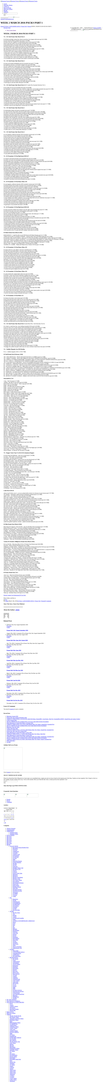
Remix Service (10, 1011)
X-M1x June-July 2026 (12, 728)
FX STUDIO (13, 1039)
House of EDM (97, 27)
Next (9, 27)
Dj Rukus (15, 907)
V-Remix (12, 1067)
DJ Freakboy (16, 906)
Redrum (15, 934)
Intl (13, 926)
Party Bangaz (16, 881)
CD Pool (20, 601)
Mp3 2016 (9, 840)
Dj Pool (14, 986)
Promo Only (38, 601)
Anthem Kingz (16, 961)
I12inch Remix (16, 992)
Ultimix (11, 1066)
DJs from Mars (16, 910)
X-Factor (15, 895)
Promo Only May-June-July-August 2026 (17, 640)
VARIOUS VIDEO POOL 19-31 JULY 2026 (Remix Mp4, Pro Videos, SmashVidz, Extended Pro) (30, 724)
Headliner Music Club (18, 868)
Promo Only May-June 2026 (14, 650)
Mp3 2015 (9, 839)
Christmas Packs (13, 832)
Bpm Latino (15, 950)
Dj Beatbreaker (16, 901)
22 (12, 817)
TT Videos (12, 1064)
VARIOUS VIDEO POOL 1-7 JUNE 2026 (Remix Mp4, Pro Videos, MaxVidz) (26, 734)
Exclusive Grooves (17, 990)
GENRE (12, 911)
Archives (6, 808)
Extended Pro (13, 1036)
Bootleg (14, 915)
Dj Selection (16, 857)
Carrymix (15, 850)
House (14, 922)
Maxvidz (12, 1045)
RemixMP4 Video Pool (15, 1059)
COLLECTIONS (14, 846)
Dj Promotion (16, 855)
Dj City (14, 984)
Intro (14, 927)
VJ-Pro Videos (13, 1078)
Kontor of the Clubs (17, 873)
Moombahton (16, 930)
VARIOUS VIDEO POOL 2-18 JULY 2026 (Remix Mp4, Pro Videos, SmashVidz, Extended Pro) (30, 729)
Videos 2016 (13, 1073)
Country (15, 916)
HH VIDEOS (13, 1040)
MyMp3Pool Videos (14, 1048)
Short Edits (15, 940)
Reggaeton (15, 937)
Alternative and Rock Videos (16, 1018)
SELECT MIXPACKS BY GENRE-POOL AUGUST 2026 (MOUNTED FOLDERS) (28, 721)
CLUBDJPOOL (14, 1024)
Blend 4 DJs (16, 972)
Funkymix (15, 866)
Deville (14, 900)
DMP (14, 987)
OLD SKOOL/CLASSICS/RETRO (15, 1002)
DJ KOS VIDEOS (14, 1032)
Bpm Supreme (16, 973)
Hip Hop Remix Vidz (15, 1041)
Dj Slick (15, 908)
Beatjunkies (15, 968)
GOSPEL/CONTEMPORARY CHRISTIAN (24, 920)
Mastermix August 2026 (12, 716)
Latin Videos (13, 1043)
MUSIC (8, 844)
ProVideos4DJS (13, 1055)
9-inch (14, 960)
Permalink (9, 626)
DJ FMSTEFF (16, 904)
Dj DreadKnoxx (16, 903)
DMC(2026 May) (11, 740)
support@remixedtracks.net (7, 19)
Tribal (14, 945)
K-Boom (15, 872)
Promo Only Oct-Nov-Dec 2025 (15, 700)
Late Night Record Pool (18, 994)
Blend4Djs (15, 849)
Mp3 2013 (9, 836)
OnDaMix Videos (14, 1049)
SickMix (15, 998)
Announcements (10, 830)
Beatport (15, 969)
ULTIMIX (15, 893)
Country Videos (13, 1028)
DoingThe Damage (17, 861)
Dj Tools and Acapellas (18, 918)
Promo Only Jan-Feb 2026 (13, 680)
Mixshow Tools (16, 878)
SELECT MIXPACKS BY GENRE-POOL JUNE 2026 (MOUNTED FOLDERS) (27, 738)
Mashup (11, 1044)
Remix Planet (16, 885)
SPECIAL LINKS (11, 1013)
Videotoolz (12, 1074)
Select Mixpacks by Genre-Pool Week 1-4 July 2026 (19, 732)
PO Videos (12, 1051)
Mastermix (15, 874)
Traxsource (15, 892)
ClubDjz (15, 976)
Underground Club (17, 948)
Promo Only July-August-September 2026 (17, 630)
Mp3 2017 (9, 842)
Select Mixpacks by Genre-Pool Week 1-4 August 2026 (20, 723)
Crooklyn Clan (16, 854)
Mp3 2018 (9, 843)
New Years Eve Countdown (13, 1001)
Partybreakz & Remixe (18, 882)
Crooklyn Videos (14, 1030)
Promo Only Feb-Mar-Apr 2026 (15, 670)
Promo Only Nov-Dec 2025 (13, 690)
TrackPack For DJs (17, 891)
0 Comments (48, 601)
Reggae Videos (13, 1056)
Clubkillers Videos (14, 1026)
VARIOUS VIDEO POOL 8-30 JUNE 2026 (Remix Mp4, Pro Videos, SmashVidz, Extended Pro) (30, 736)
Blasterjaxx (15, 899)
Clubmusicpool (16, 979)
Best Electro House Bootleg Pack (21, 847)
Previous (6, 27)
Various (11, 1068)
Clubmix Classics (14, 1006)
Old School (12, 1007)
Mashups (15, 929)
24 (4, 819)
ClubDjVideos (13, 1025)
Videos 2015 (13, 1071)
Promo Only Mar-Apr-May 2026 (15, 660)
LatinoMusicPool (17, 953)
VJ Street (12, 1077)
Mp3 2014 (9, 838)
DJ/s (11, 897)
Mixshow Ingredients (18, 877)
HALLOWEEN (10, 835)
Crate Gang (15, 982)
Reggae (43, 601)
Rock (11, 1060)
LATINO (12, 949)
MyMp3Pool (16, 997)
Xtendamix (12, 1081)
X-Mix (14, 896)
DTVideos (12, 1035)
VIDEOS (9, 1014)
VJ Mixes (12, 1075)
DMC (14, 859)
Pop (11, 1052)
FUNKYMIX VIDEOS (15, 1037)
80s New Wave (16, 912)
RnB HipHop (16, 938)
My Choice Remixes (11, 999)
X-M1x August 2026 (12, 720)
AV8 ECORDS (16, 964)
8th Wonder (15, 959)
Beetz (11, 1021)
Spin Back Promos (17, 889)
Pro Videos (12, 1054)
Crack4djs (15, 853)
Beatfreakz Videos (14, 1020)
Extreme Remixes (17, 862)
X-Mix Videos (13, 1079)
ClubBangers (16, 851)
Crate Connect (16, 980)
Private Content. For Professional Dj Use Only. (15, 595)
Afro (14, 914)
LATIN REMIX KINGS (28, 601)
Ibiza (14, 925)
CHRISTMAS (10, 831)
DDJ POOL (15, 983)
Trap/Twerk (15, 944)
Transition (15, 942)
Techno (14, 941)
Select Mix (15, 888)
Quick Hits (15, 933)
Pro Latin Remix (17, 956)
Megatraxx (15, 876)
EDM (14, 919)
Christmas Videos (14, 834)
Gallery (8, 627)
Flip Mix (15, 863)
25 (6, 819)
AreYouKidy (16, 963)
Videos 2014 (13, 1070)
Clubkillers (15, 978)
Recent (8, 800)
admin (6, 601)
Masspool (15, 995)
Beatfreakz (15, 967)
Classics (11, 1005)
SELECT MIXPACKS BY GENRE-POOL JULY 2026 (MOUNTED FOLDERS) (27, 725)
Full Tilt (14, 865)
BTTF (11, 1003)
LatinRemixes (16, 954)
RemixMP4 (12, 1058)
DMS (14, 988)
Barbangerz (15, 965)
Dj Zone (15, 858)
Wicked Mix (13, 1010)
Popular (8, 799)
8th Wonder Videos (14, 1017)
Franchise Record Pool (18, 991)
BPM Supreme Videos (15, 1022)
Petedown (15, 931)
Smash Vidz (12, 1062)
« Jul (5, 822)
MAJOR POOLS (14, 957)
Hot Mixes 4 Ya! (17, 869)
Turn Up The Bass (17, 946)
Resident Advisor (17, 887)
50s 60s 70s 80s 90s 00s (15, 1016)
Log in (8, 772)
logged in (12, 709)
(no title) (9, 742)
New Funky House (17, 880)
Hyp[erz (15, 870)
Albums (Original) (11, 828)
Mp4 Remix (12, 1047)
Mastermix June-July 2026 (13, 727)
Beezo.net (15, 971)
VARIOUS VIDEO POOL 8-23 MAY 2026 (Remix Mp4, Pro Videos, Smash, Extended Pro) (29, 739)
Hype (14, 923)
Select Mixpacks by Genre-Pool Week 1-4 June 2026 (19, 735)
